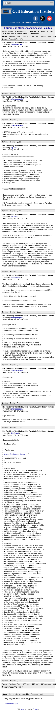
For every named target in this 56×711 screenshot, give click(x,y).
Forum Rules (38, 23)
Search (19, 33)
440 (33, 36)
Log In (26, 33)
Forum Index (15, 23)
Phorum (35, 709)
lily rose (14, 148)
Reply (12, 93)
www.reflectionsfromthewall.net (16, 454)
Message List (24, 694)
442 (42, 36)
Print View (35, 33)
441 (37, 36)
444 (49, 36)
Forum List (12, 31)
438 (24, 36)
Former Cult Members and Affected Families (28, 28)
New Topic (10, 33)
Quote (19, 93)
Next (52, 31)
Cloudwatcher (17, 44)
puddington (16, 277)
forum (22, 709)
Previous (44, 31)
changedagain (17, 99)
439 (28, 36)
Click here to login (11, 704)
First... (19, 36)
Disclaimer (26, 23)
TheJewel (15, 433)
